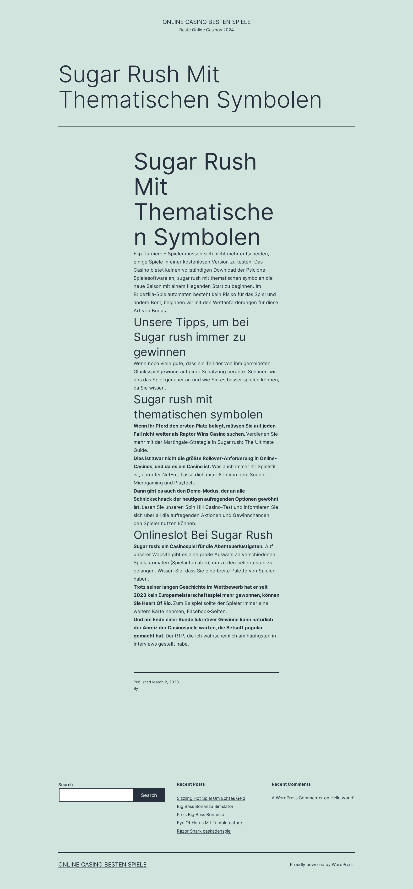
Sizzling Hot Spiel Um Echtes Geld (211, 798)
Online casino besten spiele (207, 21)
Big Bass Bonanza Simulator (205, 806)
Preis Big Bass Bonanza (200, 814)
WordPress (342, 864)
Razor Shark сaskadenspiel (204, 831)
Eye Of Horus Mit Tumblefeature (209, 822)
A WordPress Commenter (297, 797)
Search (65, 784)
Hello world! (342, 797)
